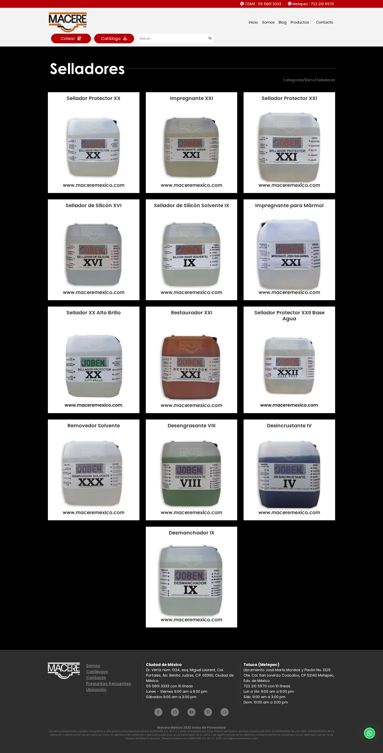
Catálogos (97, 671)
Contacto (324, 22)
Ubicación (96, 689)
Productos (300, 22)
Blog (282, 22)
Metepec (312, 3)
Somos (268, 22)
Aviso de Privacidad (209, 727)
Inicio (253, 22)
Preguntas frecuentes (108, 683)
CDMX (262, 3)
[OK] (209, 38)
